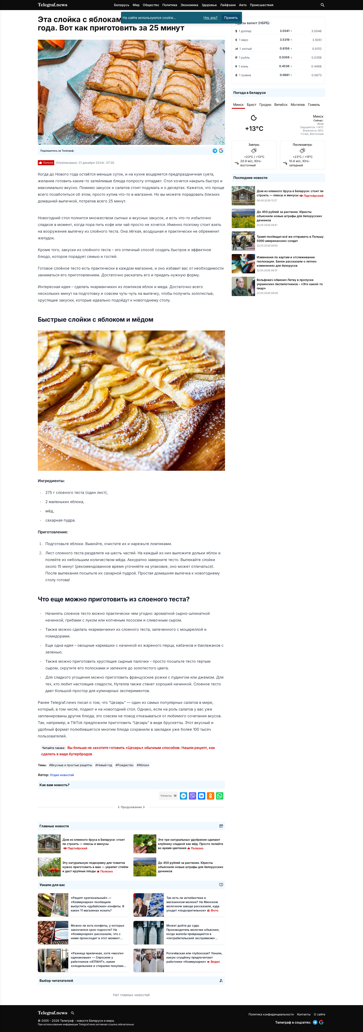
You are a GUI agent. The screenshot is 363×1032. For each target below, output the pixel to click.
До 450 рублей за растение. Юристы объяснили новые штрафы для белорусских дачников (190, 867)
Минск (238, 104)
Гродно (265, 104)
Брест (251, 104)
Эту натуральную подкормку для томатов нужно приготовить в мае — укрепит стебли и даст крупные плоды (95, 867)
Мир (136, 5)
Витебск (281, 104)
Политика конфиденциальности (271, 1014)
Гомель (314, 104)
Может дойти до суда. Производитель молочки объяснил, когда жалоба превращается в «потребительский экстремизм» (192, 934)
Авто (243, 5)
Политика (169, 5)
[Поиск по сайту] (322, 5)
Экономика (189, 5)
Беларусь (121, 5)
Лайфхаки (228, 5)
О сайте (319, 1014)
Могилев (298, 104)
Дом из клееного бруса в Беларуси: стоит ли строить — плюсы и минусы (93, 844)
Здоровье (209, 5)
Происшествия (261, 5)
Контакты (303, 1014)
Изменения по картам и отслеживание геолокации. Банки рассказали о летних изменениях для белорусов (287, 261)
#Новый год (103, 765)
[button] (216, 150)
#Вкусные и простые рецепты (70, 765)
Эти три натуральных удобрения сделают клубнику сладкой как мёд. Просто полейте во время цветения (190, 844)
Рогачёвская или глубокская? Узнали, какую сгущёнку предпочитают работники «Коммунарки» (194, 957)
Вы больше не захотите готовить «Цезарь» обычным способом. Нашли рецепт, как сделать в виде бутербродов (128, 751)
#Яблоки (143, 765)
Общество (151, 5)
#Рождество (124, 765)
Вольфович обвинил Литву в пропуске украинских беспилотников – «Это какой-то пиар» (290, 284)
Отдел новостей (62, 775)
